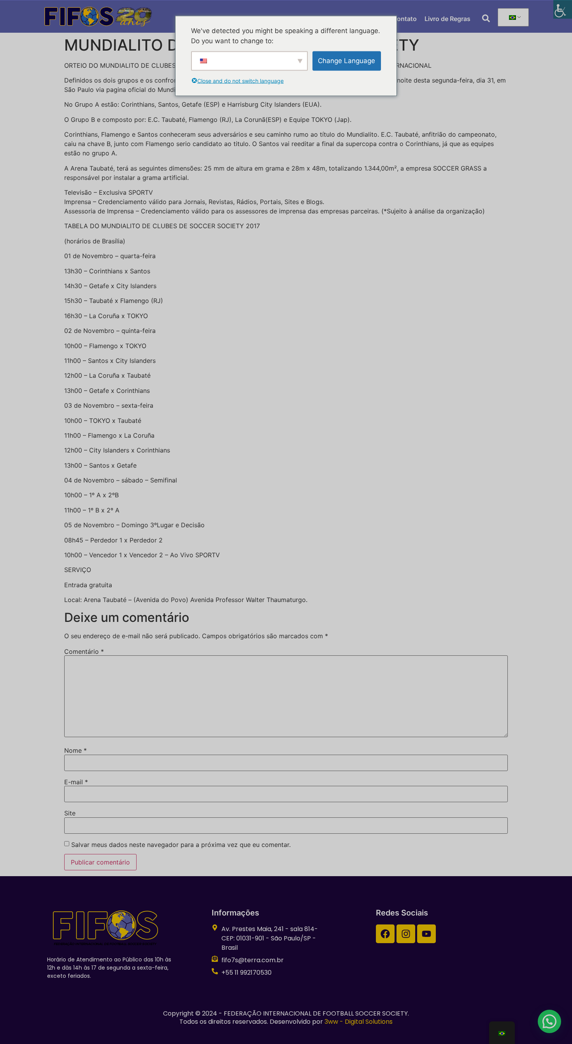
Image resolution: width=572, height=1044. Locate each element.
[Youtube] (426, 933)
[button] (549, 1021)
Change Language (346, 60)
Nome (75, 750)
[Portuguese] (512, 17)
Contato (404, 19)
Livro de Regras (447, 19)
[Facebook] (385, 933)
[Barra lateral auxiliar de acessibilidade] (562, 9)
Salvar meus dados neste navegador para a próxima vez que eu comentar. (181, 845)
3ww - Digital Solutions (359, 1021)
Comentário (84, 651)
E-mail (76, 782)
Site (69, 813)
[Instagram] (406, 933)
